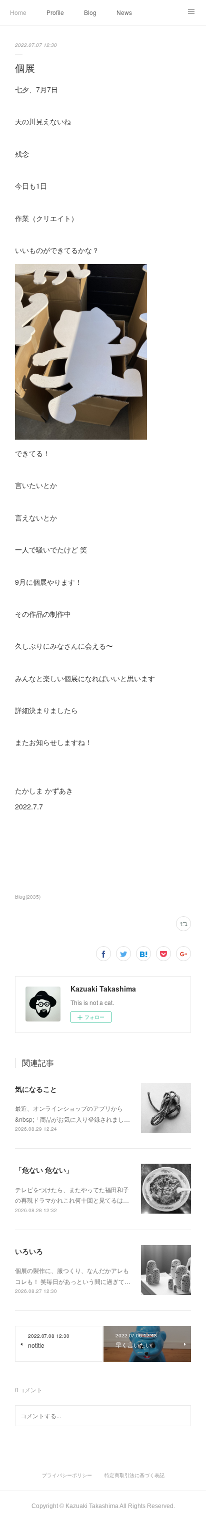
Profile (55, 12)
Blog (90, 12)
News (124, 12)
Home (18, 12)
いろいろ (29, 1251)
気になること (36, 1089)
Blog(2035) (27, 896)
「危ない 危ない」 (44, 1170)
